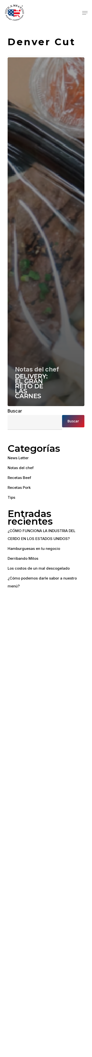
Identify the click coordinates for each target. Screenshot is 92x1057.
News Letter (18, 458)
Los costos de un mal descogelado (39, 568)
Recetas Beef (19, 477)
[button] (85, 12)
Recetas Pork (19, 487)
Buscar (15, 411)
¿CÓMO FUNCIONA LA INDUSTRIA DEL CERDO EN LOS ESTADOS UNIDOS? (41, 534)
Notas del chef (37, 369)
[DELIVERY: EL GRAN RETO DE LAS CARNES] (46, 231)
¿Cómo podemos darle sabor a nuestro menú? (42, 582)
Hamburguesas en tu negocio (34, 548)
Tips (11, 497)
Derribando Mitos (23, 558)
